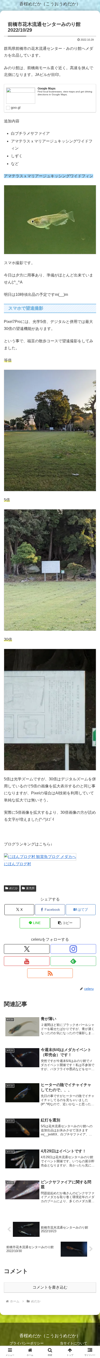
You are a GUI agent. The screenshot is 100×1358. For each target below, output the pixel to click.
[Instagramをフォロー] (73, 949)
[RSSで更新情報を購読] (50, 973)
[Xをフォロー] (27, 949)
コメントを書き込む (50, 1287)
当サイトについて (73, 1343)
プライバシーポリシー (27, 1343)
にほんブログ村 (17, 864)
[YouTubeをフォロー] (27, 961)
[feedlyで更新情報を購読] (73, 961)
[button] (65, 923)
